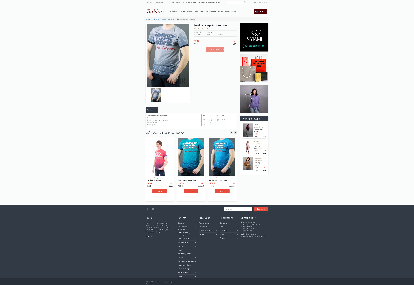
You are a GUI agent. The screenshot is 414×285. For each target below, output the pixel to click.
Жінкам (173, 11)
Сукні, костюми (183, 239)
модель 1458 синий (216, 178)
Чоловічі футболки (168, 19)
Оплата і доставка (205, 230)
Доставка (223, 230)
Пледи (180, 250)
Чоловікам (186, 11)
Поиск (245, 3)
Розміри (223, 234)
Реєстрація (263, 2)
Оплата (222, 227)
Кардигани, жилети (184, 254)
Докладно (149, 236)
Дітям (180, 276)
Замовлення (224, 223)
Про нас (149, 2)
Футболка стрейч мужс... (188, 180)
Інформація (230, 11)
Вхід (255, 2)
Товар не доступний (217, 49)
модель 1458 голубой (186, 178)
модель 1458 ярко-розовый (157, 178)
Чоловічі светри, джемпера (184, 234)
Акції (220, 11)
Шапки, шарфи (183, 242)
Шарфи (180, 246)
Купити (159, 191)
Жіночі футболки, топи (186, 261)
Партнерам (159, 2)
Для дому (199, 11)
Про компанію (204, 223)
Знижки (222, 238)
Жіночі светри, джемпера (183, 228)
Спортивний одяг (184, 269)
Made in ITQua (150, 284)
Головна (148, 19)
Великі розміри (183, 272)
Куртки (180, 257)
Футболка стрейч (154, 180)
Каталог (156, 19)
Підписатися (261, 209)
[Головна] (156, 11)
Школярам (211, 11)
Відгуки (201, 234)
